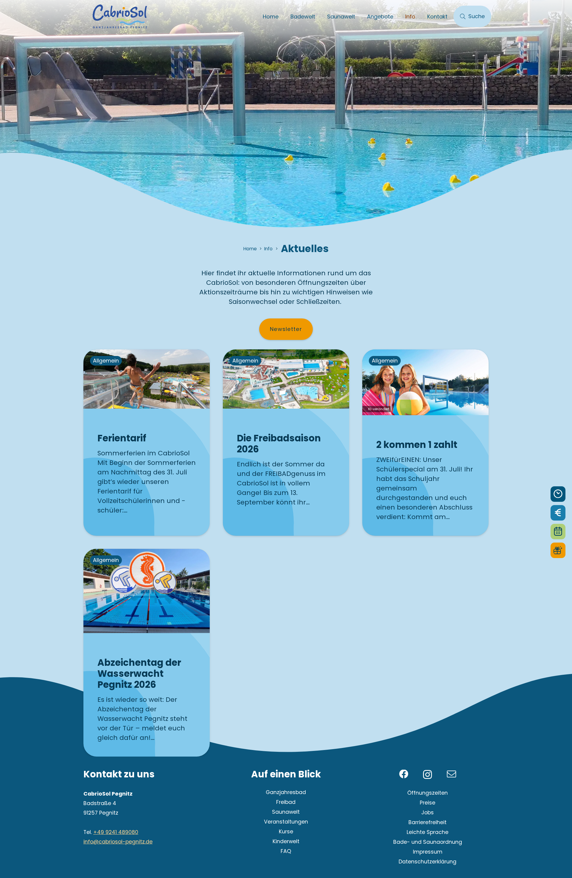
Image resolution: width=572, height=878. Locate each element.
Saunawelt (286, 811)
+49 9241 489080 (115, 832)
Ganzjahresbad (286, 792)
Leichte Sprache (427, 832)
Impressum (427, 851)
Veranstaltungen (286, 821)
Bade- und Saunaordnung (427, 842)
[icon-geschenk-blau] (558, 550)
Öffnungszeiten (427, 792)
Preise (427, 802)
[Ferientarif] (146, 442)
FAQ (286, 851)
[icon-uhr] (558, 494)
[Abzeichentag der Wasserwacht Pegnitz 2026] (146, 653)
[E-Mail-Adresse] (451, 774)
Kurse (286, 831)
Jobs (427, 812)
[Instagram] (427, 775)
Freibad (286, 802)
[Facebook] (403, 774)
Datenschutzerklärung (427, 861)
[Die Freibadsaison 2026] (286, 442)
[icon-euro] (558, 513)
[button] (320, 16)
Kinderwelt (286, 841)
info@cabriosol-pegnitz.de (118, 841)
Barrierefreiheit (427, 822)
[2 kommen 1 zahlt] (425, 442)
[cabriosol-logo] (120, 16)
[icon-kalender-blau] (558, 531)
